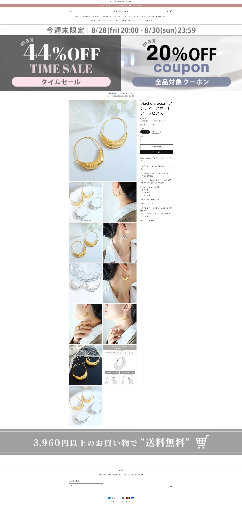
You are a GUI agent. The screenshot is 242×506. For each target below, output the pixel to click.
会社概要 (140, 475)
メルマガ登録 (74, 480)
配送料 (145, 121)
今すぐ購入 (157, 152)
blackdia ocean (117, 501)
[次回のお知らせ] (172, 2)
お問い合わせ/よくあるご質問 (108, 475)
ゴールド (145, 132)
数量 (141, 136)
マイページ (122, 475)
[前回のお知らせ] (70, 2)
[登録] (101, 485)
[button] (71, 11)
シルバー (156, 132)
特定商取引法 (132, 475)
